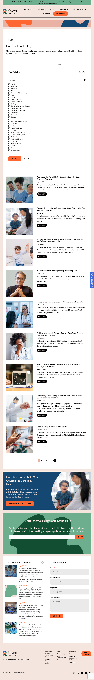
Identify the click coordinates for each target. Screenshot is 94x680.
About (52, 9)
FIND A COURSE (86, 653)
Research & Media (79, 9)
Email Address (55, 578)
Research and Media (73, 659)
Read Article (41, 194)
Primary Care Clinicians (48, 652)
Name (52, 568)
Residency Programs (47, 660)
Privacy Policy (6, 672)
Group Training (61, 654)
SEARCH (14, 159)
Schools (59, 651)
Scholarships (42, 9)
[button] (33, 9)
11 (51, 460)
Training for (28, 9)
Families (47, 663)
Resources (64, 9)
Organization (54, 588)
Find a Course (61, 14)
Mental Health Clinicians (49, 656)
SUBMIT (56, 616)
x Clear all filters (81, 72)
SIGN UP (80, 537)
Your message (55, 597)
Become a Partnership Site (61, 656)
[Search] (86, 64)
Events (59, 660)
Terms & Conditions (19, 672)
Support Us (47, 14)
